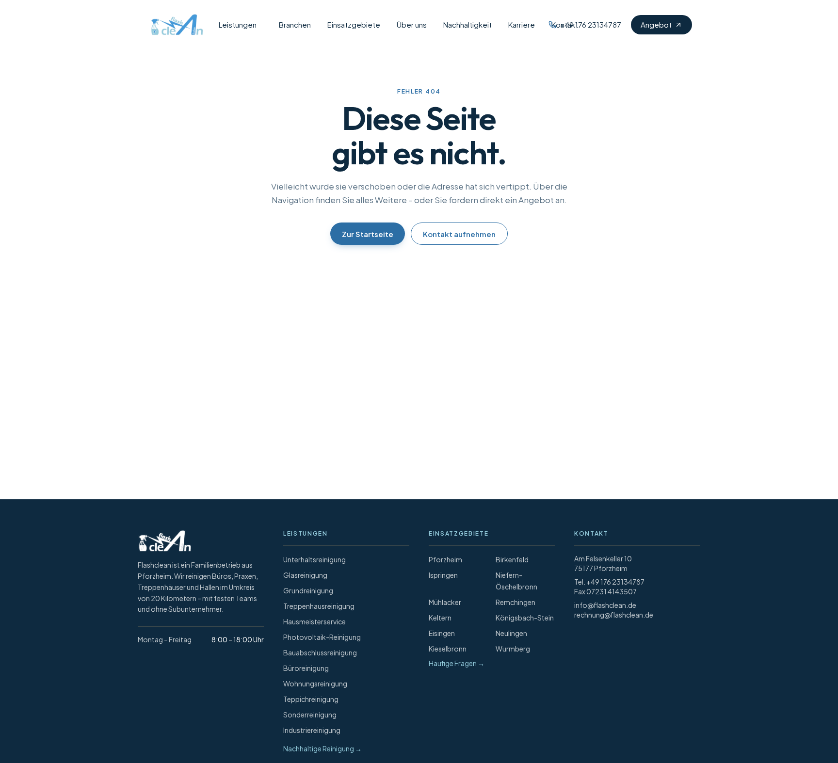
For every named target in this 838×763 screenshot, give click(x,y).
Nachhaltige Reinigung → (322, 748)
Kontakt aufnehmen (459, 233)
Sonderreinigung (310, 714)
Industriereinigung (311, 730)
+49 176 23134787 (590, 24)
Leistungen (238, 24)
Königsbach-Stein (525, 617)
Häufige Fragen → (456, 663)
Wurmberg (513, 648)
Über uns (412, 24)
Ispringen (443, 575)
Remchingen (515, 602)
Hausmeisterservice (314, 621)
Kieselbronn (448, 648)
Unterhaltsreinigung (314, 559)
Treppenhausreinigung (319, 606)
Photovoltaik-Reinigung (322, 637)
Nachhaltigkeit (467, 24)
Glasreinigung (305, 575)
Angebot (656, 24)
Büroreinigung (306, 668)
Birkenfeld (512, 559)
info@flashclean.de (605, 605)
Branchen (295, 24)
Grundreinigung (308, 590)
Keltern (440, 617)
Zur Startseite (367, 233)
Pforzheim (445, 559)
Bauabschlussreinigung (320, 652)
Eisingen (442, 633)
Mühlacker (445, 602)
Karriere (521, 24)
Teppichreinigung (310, 699)
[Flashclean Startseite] (174, 24)
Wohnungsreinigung (315, 683)
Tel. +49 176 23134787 (609, 581)
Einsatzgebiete (353, 24)
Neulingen (511, 633)
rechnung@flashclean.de (613, 614)
